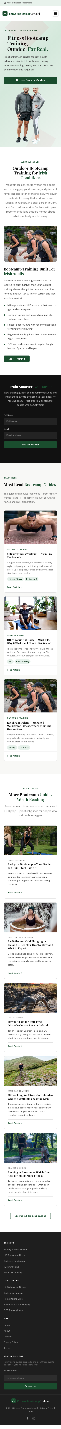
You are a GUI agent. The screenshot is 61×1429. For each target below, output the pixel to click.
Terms (7, 1348)
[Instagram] (33, 1418)
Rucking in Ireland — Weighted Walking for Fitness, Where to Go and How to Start (29, 726)
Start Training (16, 358)
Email (6, 429)
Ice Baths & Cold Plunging (17, 1304)
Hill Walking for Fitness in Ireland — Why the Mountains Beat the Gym (30, 1096)
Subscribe (30, 1386)
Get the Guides (30, 444)
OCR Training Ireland (14, 1310)
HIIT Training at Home (14, 1255)
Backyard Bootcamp (14, 1261)
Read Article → (15, 587)
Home (7, 1325)
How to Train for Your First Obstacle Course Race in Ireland (28, 1023)
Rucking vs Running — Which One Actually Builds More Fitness (29, 1173)
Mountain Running (13, 1272)
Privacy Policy (11, 1342)
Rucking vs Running (13, 1293)
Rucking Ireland (11, 1266)
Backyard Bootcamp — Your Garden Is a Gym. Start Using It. (30, 866)
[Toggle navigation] (55, 13)
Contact (8, 1336)
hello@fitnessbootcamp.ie (19, 2)
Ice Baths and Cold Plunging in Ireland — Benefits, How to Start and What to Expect (30, 944)
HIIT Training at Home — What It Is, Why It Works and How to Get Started (29, 641)
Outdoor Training (17, 549)
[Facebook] (27, 1418)
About (7, 1330)
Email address (11, 1370)
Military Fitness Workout (16, 1249)
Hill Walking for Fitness (15, 1287)
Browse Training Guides (30, 80)
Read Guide (14, 892)
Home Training (15, 635)
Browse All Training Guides (30, 1216)
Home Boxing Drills (13, 1298)
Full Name (8, 415)
